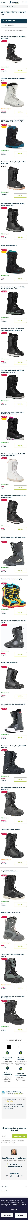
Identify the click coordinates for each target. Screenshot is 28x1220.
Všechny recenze (18, 1093)
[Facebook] (7, 1176)
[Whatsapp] (18, 1176)
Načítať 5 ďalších (15, 1040)
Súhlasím (20, 1215)
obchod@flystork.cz (15, 1166)
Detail (20, 70)
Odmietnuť (7, 1215)
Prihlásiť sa (19, 1136)
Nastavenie (14, 1209)
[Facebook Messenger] (14, 1176)
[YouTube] (22, 1176)
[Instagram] (11, 1176)
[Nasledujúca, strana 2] (14, 1047)
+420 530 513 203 (15, 1164)
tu (15, 1206)
